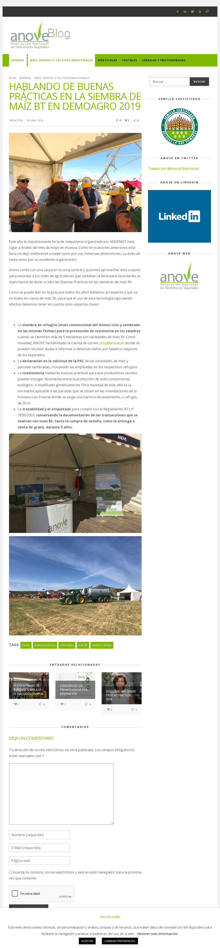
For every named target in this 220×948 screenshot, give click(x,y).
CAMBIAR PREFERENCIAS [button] (119, 941)
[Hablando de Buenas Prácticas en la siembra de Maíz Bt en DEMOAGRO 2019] (75, 182)
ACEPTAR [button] (87, 941)
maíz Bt (82, 645)
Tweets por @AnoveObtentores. (174, 168)
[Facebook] (177, 11)
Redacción (16, 120)
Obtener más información (157, 933)
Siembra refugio (102, 645)
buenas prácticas (45, 645)
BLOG (12, 78)
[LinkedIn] (185, 11)
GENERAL (25, 78)
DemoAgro (67, 645)
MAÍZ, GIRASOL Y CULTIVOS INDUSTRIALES (61, 78)
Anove (26, 645)
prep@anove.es (111, 343)
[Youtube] (200, 11)
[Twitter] (192, 11)
